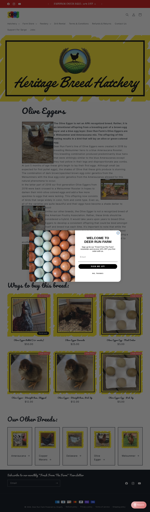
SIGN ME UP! (98, 266)
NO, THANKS (97, 273)
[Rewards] (138, 504)
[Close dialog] (118, 233)
